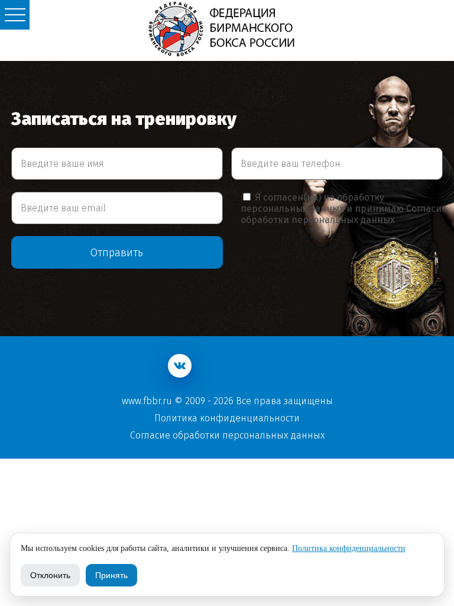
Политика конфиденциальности (227, 418)
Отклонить (50, 575)
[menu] (15, 15)
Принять (111, 575)
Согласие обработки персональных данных (344, 214)
